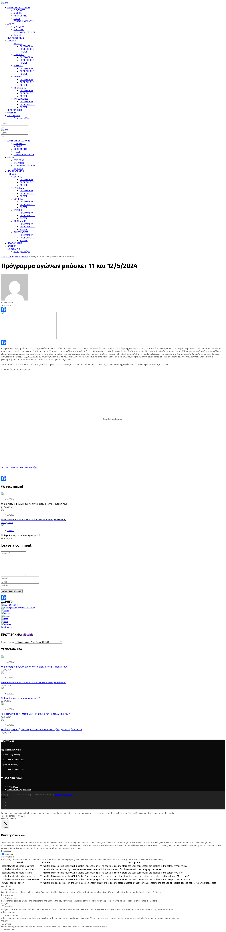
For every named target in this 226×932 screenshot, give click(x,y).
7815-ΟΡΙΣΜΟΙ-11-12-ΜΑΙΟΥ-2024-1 (17, 467)
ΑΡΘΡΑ (10, 662)
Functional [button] (6, 886)
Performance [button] (7, 895)
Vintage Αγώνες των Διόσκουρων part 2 (20, 698)
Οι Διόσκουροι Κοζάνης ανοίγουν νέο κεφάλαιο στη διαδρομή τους (34, 667)
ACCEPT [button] (21, 815)
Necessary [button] (6, 850)
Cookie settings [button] (9, 815)
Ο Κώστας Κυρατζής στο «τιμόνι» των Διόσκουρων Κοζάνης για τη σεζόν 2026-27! (41, 729)
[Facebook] (113, 309)
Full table (27, 634)
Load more (6, 627)
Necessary (10, 854)
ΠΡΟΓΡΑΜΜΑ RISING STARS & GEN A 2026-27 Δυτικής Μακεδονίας (33, 682)
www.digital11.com (63, 794)
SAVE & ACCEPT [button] (8, 929)
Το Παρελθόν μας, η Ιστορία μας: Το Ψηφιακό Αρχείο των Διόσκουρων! (35, 714)
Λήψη (35, 467)
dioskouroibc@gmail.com (19, 789)
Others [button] (4, 920)
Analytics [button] (5, 903)
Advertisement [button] (8, 912)
